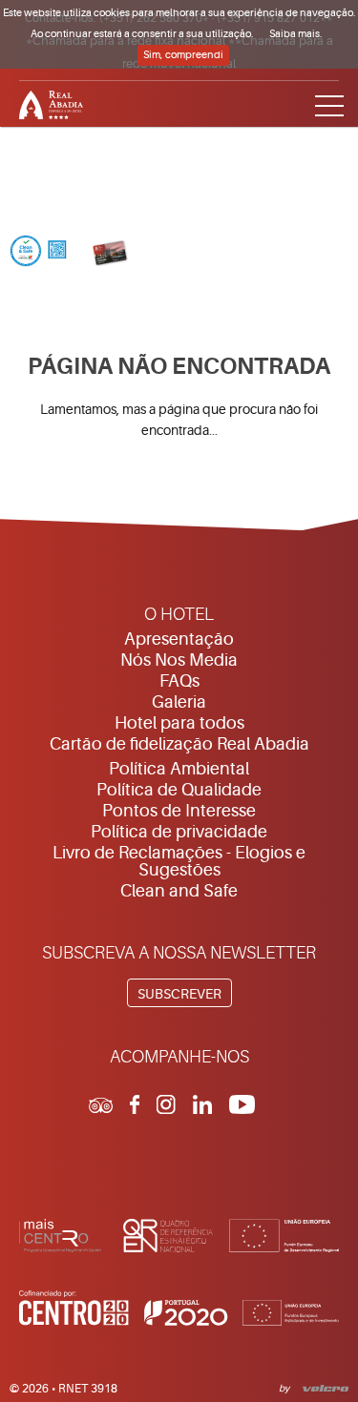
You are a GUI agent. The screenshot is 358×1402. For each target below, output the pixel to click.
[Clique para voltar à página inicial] (179, 102)
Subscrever (179, 993)
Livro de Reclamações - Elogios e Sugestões (179, 861)
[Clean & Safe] (38, 253)
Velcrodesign (322, 1386)
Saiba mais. (296, 34)
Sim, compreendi (183, 55)
